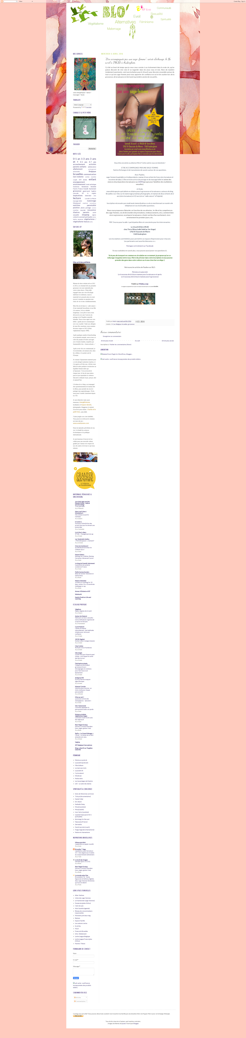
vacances (80, 219)
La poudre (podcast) (81, 763)
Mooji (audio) (79, 809)
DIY (80, 180)
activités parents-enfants (84, 165)
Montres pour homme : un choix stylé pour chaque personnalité (83, 690)
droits (85, 180)
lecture (77, 198)
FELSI (77, 928)
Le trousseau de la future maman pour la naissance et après (140, 274)
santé (94, 212)
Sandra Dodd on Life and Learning (83, 598)
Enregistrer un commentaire (112, 336)
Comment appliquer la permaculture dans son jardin (84, 708)
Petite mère (79, 778)
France (80, 189)
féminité (93, 186)
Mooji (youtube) (80, 807)
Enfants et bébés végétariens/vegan (81, 715)
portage (88, 208)
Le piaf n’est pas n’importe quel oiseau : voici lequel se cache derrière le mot (84, 656)
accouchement (79, 164)
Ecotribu (78, 926)
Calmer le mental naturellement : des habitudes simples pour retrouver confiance (84, 631)
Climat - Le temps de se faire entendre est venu (84, 736)
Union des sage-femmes (83, 898)
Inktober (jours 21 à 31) (82, 861)
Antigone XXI (79, 678)
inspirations (78, 195)
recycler (83, 210)
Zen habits (78, 824)
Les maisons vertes (81, 923)
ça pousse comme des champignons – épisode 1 (83, 700)
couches (93, 177)
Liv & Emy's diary (80, 532)
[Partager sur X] (140, 322)
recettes (75, 210)
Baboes (77, 918)
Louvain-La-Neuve (90, 198)
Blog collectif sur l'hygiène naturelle (83, 748)
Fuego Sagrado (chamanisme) (84, 830)
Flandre (75, 189)
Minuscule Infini (80, 842)
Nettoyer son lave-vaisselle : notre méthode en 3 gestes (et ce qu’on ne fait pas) (84, 619)
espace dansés (86, 405)
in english (91, 193)
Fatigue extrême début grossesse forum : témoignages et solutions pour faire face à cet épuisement (83, 669)
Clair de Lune (79, 906)
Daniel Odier (79, 799)
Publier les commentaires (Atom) (120, 344)
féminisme (85, 186)
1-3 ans (85, 158)
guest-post (86, 191)
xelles (91, 222)
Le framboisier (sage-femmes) (85, 900)
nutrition (76, 205)
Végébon (78, 609)
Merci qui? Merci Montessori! (80, 512)
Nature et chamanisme (82, 832)
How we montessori (81, 546)
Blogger (136, 1023)
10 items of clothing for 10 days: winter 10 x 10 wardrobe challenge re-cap (85, 584)
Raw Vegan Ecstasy (81, 725)
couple (75, 180)
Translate (88, 107)
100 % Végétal (80, 639)
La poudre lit (79, 770)
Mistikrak (78, 776)
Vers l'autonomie (80, 706)
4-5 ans (83, 162)
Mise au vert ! (79, 697)
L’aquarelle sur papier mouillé (84, 844)
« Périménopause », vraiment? (84, 541)
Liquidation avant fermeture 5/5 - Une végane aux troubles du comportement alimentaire (84, 853)
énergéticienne (84, 402)
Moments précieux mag (83, 915)
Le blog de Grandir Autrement (85, 563)
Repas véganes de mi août (83, 611)
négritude (85, 203)
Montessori (77, 203)
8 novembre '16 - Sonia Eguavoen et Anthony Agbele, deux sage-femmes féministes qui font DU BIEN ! (84, 880)
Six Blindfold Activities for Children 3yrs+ (83, 548)
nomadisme (93, 203)
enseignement (79, 182)
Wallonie (86, 222)
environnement (79, 184)
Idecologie (78, 653)
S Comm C (78, 522)
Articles (78, 997)
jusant (124, 1023)
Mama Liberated (80, 581)
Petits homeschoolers (82, 572)
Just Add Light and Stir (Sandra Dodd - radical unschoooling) (82, 503)
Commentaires (80, 1001)
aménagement (92, 169)
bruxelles (124, 324)
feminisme (76, 186)
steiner (94, 217)
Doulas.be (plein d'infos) (83, 903)
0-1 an (113, 324)
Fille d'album (79, 765)
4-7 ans (92, 162)
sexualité (76, 215)
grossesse (131, 324)
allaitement (78, 169)
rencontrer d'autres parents (84, 211)
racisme (94, 208)
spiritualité (88, 217)
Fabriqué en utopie (81, 663)
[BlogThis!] (138, 322)
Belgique (118, 324)
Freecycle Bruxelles (81, 931)
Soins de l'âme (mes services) (84, 794)
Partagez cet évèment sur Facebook (139, 246)
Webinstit (78, 594)
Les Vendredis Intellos (82, 539)
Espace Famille (80, 921)
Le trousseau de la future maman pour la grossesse (140, 277)
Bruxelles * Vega (80, 849)
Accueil (137, 341)
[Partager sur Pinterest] (144, 322)
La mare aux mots (80, 768)
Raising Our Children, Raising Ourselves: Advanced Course (84, 557)
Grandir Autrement (89, 189)
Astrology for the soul (82, 819)
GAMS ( (141, 182)
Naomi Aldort (79, 554)
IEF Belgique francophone (83, 745)
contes (87, 177)
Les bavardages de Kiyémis (84, 781)
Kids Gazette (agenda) (82, 908)
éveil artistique (91, 184)
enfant (92, 179)
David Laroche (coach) (82, 827)
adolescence (92, 167)
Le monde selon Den (81, 875)
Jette (94, 195)
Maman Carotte (80, 686)
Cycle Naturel (79, 627)
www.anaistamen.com (81, 423)
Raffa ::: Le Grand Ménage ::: (84, 733)
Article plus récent (107, 341)
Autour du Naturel (81, 616)
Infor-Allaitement (80, 934)
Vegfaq (77, 742)
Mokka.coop (143, 284)
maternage (91, 201)
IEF (83, 193)
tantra (75, 219)
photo (83, 208)
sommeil (82, 217)
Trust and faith (80, 506)
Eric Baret (78, 802)
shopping (85, 215)
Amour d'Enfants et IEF (82, 591)
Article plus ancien (168, 341)
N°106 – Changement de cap (84, 534)
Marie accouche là (81, 760)
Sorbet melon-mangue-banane (85, 641)
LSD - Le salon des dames (83, 784)
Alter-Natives (79, 895)
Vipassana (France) (81, 822)
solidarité (76, 217)
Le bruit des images (81, 860)
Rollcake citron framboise (83, 647)
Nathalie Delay (80, 804)
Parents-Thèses (80, 943)
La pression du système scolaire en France (82, 566)
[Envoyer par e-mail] (136, 322)
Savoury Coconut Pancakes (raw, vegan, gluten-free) (84, 727)
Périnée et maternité (140, 272)
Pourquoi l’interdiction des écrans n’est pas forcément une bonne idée (85, 525)
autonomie (76, 171)
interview (88, 195)
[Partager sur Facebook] (142, 322)
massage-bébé (77, 201)
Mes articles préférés (81, 262)
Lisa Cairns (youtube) (82, 812)
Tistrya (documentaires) (83, 796)
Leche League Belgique (82, 936)
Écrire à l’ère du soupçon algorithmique (82, 680)
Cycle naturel (79, 773)
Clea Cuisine (79, 646)
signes (94, 215)
